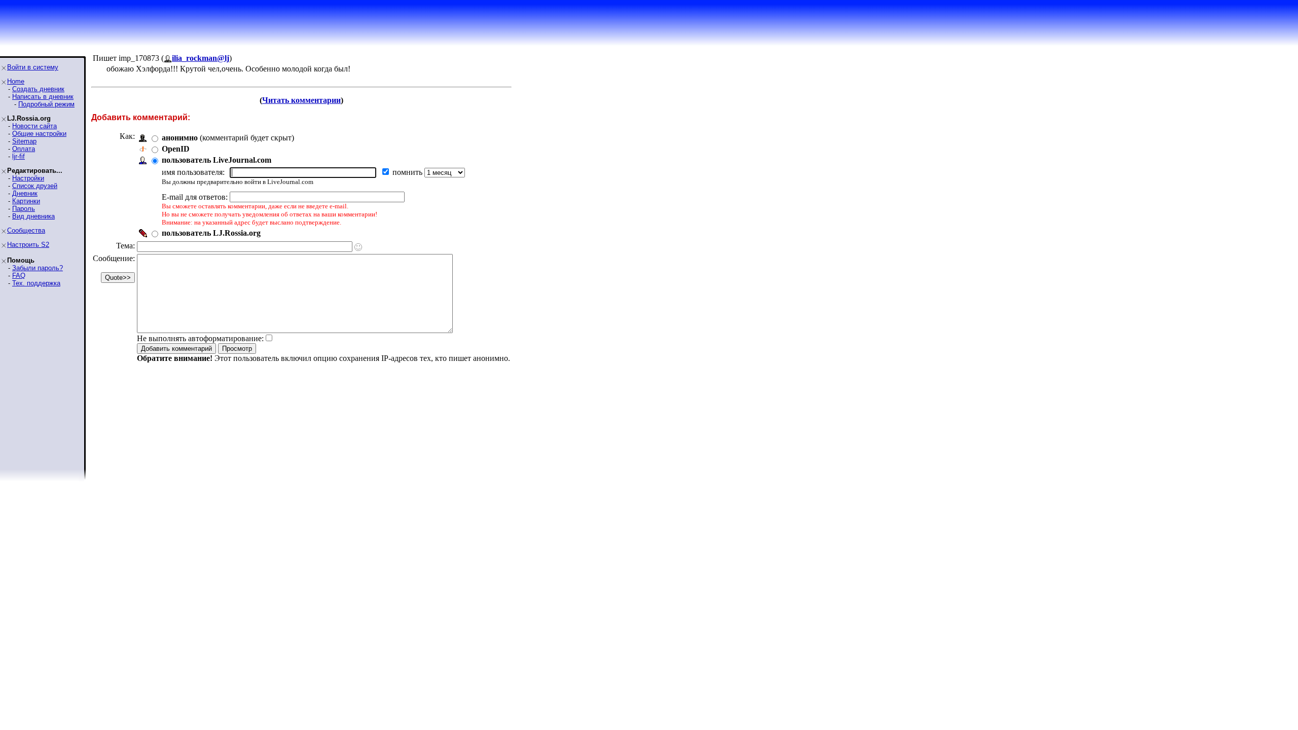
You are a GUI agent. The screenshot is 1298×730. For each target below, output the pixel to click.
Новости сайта (34, 126)
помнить (408, 172)
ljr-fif (18, 156)
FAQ (18, 275)
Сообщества (26, 230)
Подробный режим (46, 104)
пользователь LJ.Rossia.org (211, 233)
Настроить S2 (28, 244)
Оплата (23, 149)
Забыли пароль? (37, 268)
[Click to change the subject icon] (358, 247)
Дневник (25, 193)
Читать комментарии (301, 100)
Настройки (28, 178)
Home (15, 81)
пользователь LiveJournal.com (216, 160)
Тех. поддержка (36, 283)
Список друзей (34, 186)
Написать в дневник (43, 96)
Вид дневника (33, 216)
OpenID (176, 148)
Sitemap (24, 141)
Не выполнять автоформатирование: (200, 338)
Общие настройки (39, 133)
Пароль (23, 208)
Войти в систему (32, 67)
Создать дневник (38, 89)
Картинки (26, 201)
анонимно (180, 137)
